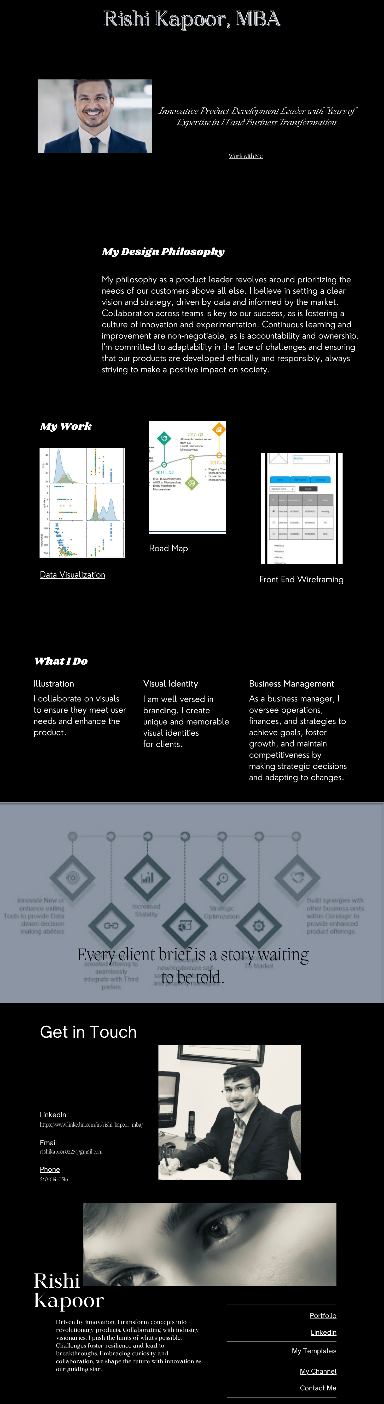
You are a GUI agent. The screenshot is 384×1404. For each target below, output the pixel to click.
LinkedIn (323, 1332)
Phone (50, 1170)
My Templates (314, 1351)
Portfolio (323, 1315)
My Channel (318, 1371)
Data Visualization (72, 574)
